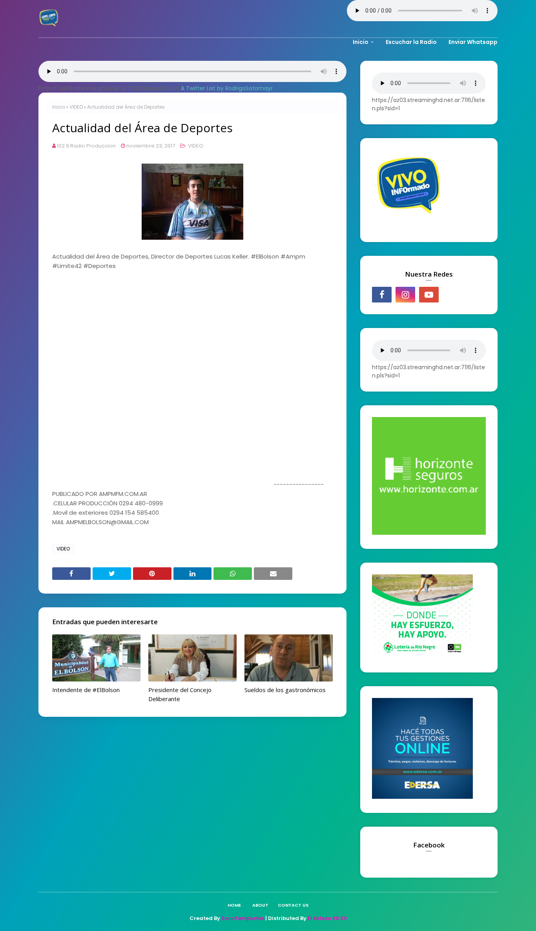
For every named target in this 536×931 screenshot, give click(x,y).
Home (234, 905)
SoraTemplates (242, 918)
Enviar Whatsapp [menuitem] (473, 42)
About (260, 905)
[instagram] (405, 294)
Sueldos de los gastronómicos (285, 690)
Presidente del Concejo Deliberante (179, 694)
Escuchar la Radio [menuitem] (411, 42)
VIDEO (76, 107)
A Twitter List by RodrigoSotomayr (227, 88)
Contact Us (293, 905)
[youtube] (429, 294)
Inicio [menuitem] (360, 42)
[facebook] (382, 294)
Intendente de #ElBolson (86, 690)
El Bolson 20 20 (327, 918)
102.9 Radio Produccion (86, 145)
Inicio (58, 107)
